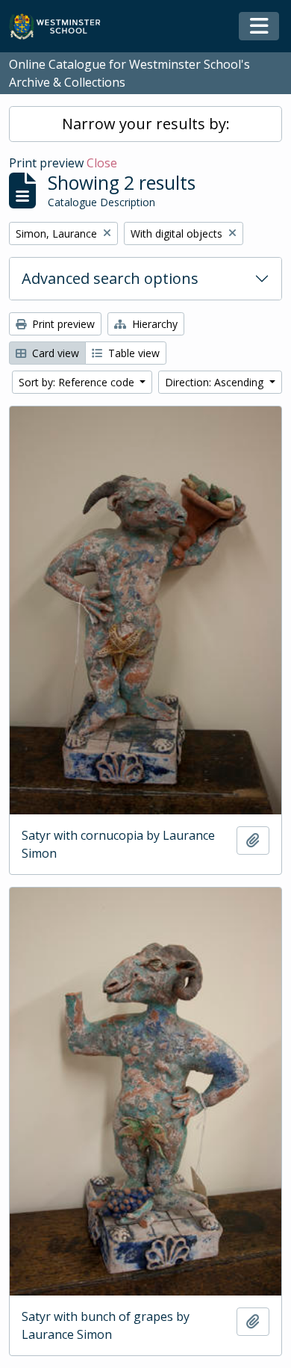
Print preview (62, 324)
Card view (54, 353)
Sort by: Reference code (78, 382)
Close (102, 163)
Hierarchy (153, 324)
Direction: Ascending (215, 382)
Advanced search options (110, 278)
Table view (132, 353)
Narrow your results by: (146, 124)
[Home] (61, 26)
